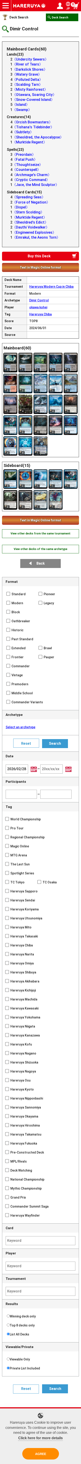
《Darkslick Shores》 (29, 69)
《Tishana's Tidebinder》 (33, 127)
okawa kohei (38, 307)
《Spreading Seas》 (28, 197)
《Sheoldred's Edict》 (30, 222)
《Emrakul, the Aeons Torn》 (36, 237)
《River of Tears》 (27, 64)
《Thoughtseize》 (27, 165)
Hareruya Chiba (40, 314)
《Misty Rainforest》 (30, 89)
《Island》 (20, 104)
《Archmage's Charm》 (31, 175)
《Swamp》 (22, 110)
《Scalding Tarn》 (27, 84)
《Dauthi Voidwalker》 (30, 227)
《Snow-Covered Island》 (33, 99)
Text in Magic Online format (40, 267)
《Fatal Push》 (24, 159)
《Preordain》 (24, 154)
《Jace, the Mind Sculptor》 (35, 185)
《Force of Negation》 (31, 202)
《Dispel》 (20, 207)
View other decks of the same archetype (40, 549)
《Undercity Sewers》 (30, 59)
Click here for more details (40, 1438)
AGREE (40, 1454)
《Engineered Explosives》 (34, 232)
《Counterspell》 (26, 169)
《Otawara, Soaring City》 (34, 95)
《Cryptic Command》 (31, 180)
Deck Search (18, 17)
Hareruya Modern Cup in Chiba (51, 286)
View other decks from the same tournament (40, 533)
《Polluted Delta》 (27, 79)
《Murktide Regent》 (29, 142)
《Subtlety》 (23, 132)
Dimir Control (39, 300)
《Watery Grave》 (27, 74)
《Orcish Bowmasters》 (32, 122)
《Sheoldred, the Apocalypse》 (37, 137)
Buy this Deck (39, 256)
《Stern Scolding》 (28, 212)
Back (40, 563)
